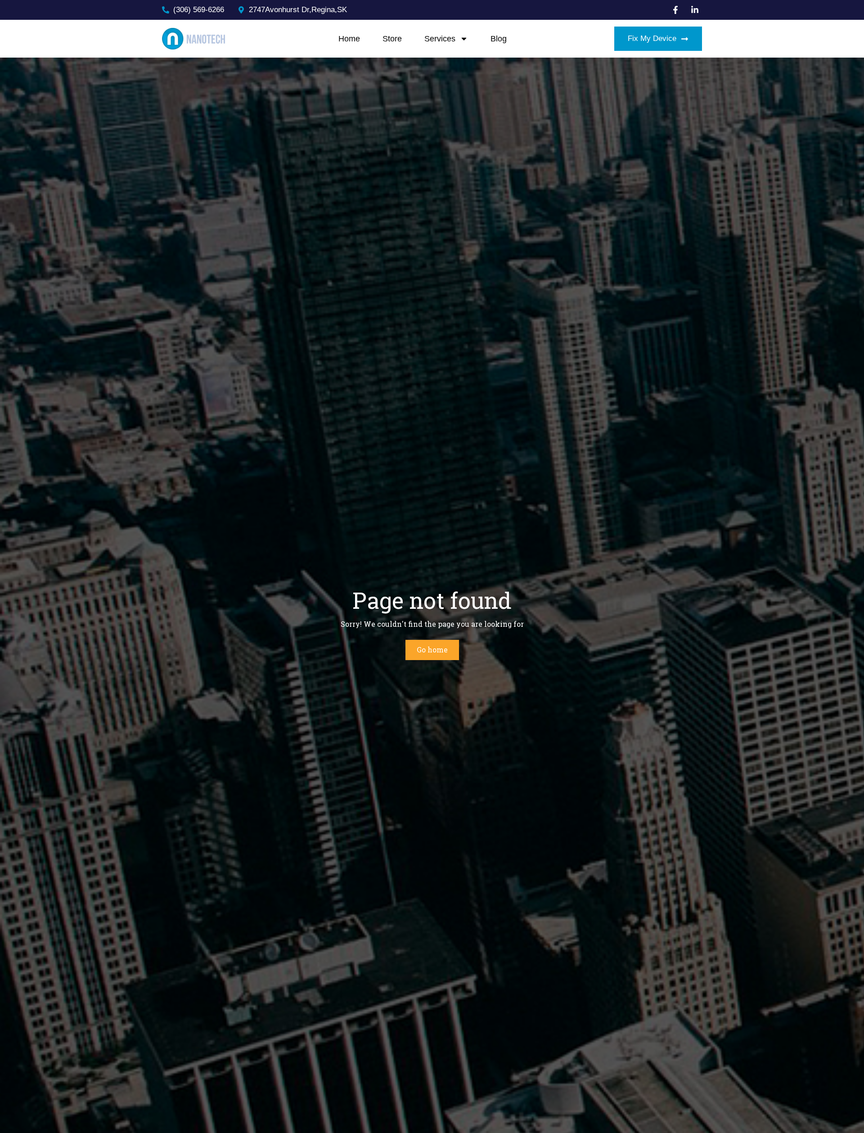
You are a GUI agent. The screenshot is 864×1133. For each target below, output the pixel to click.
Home (349, 38)
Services (439, 38)
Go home (432, 649)
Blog (498, 38)
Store (392, 38)
